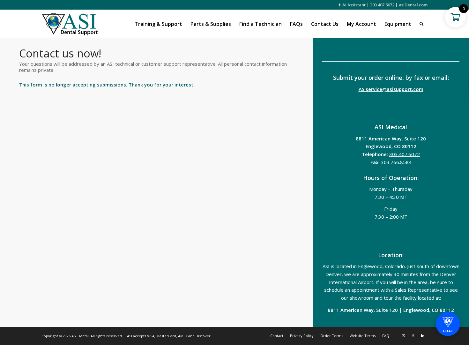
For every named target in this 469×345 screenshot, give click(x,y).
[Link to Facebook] (413, 335)
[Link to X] (403, 335)
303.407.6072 (382, 5)
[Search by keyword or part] (421, 24)
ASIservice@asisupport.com (391, 89)
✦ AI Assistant (352, 5)
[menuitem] (158, 24)
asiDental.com (413, 5)
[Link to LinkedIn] (423, 335)
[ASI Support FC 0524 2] (69, 24)
